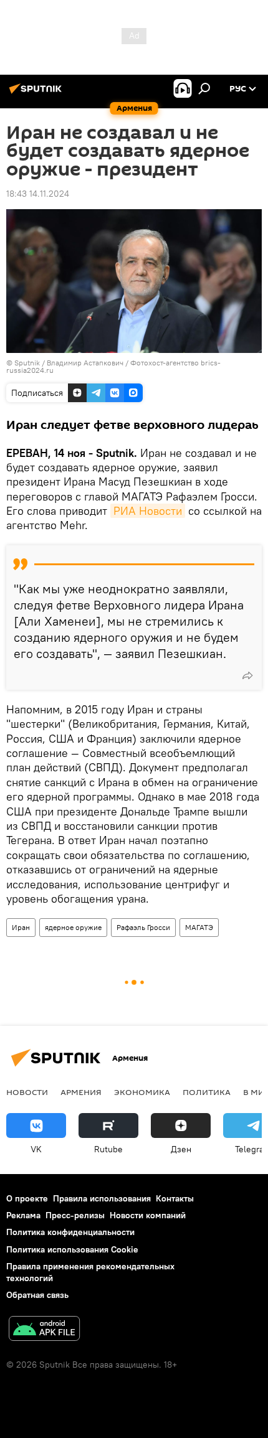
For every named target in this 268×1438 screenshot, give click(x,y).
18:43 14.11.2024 (37, 193)
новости (27, 1091)
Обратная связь (37, 1294)
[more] (247, 675)
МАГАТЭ (199, 927)
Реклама (23, 1215)
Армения (81, 1091)
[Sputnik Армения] (37, 93)
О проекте (27, 1198)
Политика (207, 1091)
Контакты (175, 1198)
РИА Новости (147, 511)
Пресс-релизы (75, 1215)
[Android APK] (44, 1330)
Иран (21, 927)
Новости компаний (148, 1215)
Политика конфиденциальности (70, 1232)
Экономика (142, 1091)
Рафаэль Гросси (143, 927)
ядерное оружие (73, 927)
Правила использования (102, 1198)
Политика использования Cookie (72, 1249)
